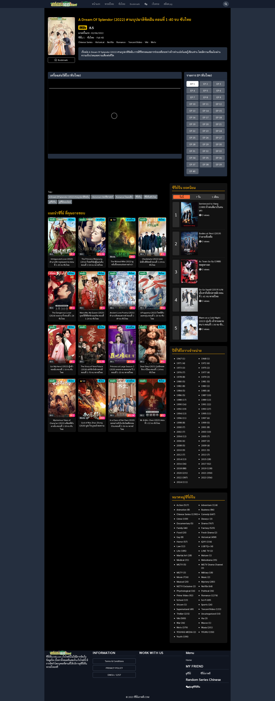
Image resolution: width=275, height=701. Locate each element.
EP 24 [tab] (219, 130)
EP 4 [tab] (192, 90)
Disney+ (205, 518)
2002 (179, 431)
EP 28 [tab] (192, 144)
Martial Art (182, 555)
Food (179, 532)
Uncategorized (208, 613)
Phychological (183, 590)
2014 (179, 459)
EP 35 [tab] (206, 157)
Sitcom (180, 604)
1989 (203, 399)
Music (204, 577)
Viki (146, 42)
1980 (179, 381)
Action (180, 504)
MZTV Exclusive (184, 586)
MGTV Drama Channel (212, 564)
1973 (179, 367)
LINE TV (205, 550)
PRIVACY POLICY (114, 667)
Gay (178, 537)
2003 (203, 431)
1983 (203, 385)
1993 (203, 408)
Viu (202, 618)
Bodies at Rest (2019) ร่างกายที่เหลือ (210, 235)
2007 (203, 440)
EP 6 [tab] (218, 90)
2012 (179, 454)
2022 (179, 477)
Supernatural (183, 609)
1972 (203, 363)
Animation (181, 509)
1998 (179, 422)
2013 (203, 454)
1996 (179, 417)
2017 (203, 463)
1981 (203, 381)
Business (205, 509)
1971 (179, 363)
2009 (203, 445)
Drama (204, 523)
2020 (179, 472)
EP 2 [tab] (205, 83)
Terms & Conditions (114, 661)
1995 (203, 413)
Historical (99, 42)
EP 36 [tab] (219, 157)
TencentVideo (135, 42)
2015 (203, 459)
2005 (203, 436)
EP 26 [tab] (206, 137)
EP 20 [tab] (206, 124)
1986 (179, 395)
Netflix (110, 42)
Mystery (205, 581)
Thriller (180, 613)
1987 (203, 395)
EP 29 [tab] (206, 144)
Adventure (206, 504)
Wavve (204, 622)
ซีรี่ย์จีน (138, 197)
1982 (179, 385)
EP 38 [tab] (206, 164)
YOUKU (204, 631)
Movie (180, 577)
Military (204, 572)
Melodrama (206, 559)
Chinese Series (85, 42)
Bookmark (135, 3)
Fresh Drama (207, 532)
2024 (179, 481)
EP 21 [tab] (219, 124)
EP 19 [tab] (192, 124)
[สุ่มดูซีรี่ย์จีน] (146, 4)
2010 (179, 449)
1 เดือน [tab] (215, 196)
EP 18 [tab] (219, 117)
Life (178, 550)
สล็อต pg (168, 3)
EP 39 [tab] (219, 164)
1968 (203, 358)
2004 (179, 436)
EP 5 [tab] (205, 90)
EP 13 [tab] (192, 110)
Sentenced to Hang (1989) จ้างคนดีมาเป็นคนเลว (211, 207)
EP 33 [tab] (219, 150)
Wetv (153, 42)
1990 (179, 404)
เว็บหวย (155, 3)
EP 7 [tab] (192, 97)
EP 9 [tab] (218, 97)
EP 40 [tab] (192, 171)
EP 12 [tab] (219, 103)
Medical (180, 559)
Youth (179, 636)
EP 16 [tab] (192, 117)
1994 (179, 413)
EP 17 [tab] (206, 117)
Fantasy (205, 527)
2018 (179, 468)
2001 (203, 427)
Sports (204, 604)
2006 (179, 440)
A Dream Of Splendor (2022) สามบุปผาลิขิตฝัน (69, 197)
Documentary (183, 523)
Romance (121, 42)
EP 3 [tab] (218, 83)
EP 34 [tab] (192, 157)
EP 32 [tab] (206, 150)
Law (179, 546)
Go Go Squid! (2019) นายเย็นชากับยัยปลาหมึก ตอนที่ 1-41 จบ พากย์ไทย (211, 293)
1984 (179, 390)
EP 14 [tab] (206, 110)
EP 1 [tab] (192, 83)
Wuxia (204, 627)
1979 (203, 376)
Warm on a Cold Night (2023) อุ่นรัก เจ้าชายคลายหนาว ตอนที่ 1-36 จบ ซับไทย (211, 321)
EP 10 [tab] (192, 103)
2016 (179, 463)
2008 (179, 445)
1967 (179, 358)
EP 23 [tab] (206, 130)
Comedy (205, 514)
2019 (203, 468)
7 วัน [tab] (198, 196)
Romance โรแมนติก (124, 197)
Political (205, 590)
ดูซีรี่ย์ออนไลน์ (65, 202)
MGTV (180, 564)
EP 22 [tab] (192, 130)
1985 (203, 390)
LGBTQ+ (205, 546)
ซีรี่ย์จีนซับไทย (150, 197)
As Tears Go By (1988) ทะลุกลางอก (210, 263)
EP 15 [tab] (219, 110)
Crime (179, 518)
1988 (179, 399)
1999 (203, 422)
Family (180, 527)
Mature (204, 555)
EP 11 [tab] (206, 103)
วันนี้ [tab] (181, 196)
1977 (203, 372)
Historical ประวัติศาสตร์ (102, 197)
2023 (203, 477)
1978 (179, 376)
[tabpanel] (198, 270)
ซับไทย (121, 3)
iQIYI (203, 541)
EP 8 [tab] (205, 97)
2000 (179, 427)
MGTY (180, 572)
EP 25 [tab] (192, 137)
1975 (203, 367)
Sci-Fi (203, 599)
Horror (180, 541)
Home (189, 659)
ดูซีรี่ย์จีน (52, 202)
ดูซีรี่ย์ (188, 673)
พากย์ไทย (109, 3)
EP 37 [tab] (192, 164)
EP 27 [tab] (219, 137)
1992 (179, 408)
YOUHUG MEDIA (185, 631)
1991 (203, 404)
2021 (203, 472)
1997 (203, 417)
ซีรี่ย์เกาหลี (205, 673)
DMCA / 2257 (114, 674)
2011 (203, 449)
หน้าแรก (96, 3)
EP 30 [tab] (219, 144)
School (180, 599)
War (178, 622)
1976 (179, 372)
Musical (180, 581)
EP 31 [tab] (192, 150)
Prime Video (183, 595)
